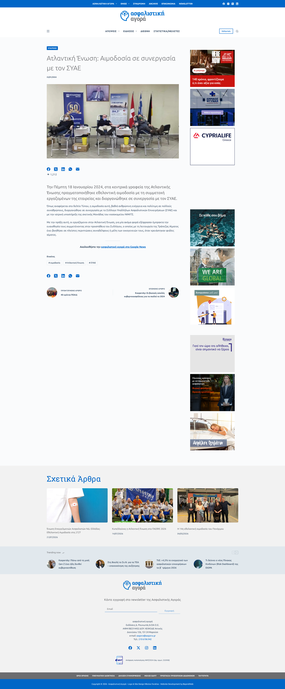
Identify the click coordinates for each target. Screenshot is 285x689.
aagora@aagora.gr (146, 635)
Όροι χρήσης (82, 676)
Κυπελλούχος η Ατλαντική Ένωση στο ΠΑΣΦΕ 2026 (139, 528)
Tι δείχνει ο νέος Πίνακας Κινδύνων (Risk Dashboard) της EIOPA (222, 564)
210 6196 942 (145, 639)
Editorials (226, 31)
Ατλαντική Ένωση (74, 263)
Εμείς (124, 4)
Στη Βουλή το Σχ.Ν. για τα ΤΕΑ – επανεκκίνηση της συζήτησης (124, 564)
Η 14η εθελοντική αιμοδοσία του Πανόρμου (200, 528)
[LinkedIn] (237, 4)
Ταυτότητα (203, 676)
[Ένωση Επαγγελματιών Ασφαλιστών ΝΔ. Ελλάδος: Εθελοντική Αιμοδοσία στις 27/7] (77, 505)
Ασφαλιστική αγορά (103, 4)
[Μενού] (48, 31)
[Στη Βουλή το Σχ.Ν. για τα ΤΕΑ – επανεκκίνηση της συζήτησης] (100, 564)
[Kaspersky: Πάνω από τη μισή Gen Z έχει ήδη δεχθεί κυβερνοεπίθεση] (51, 564)
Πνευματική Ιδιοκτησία (103, 676)
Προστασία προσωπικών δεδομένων (177, 676)
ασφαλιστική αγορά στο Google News (123, 246)
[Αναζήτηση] (237, 31)
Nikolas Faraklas (152, 684)
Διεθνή (145, 31)
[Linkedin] (155, 647)
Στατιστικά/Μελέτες (167, 31)
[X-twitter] (138, 647)
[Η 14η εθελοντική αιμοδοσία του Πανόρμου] (207, 505)
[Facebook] (224, 4)
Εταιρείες (52, 48)
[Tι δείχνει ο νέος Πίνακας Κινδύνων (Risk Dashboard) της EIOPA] (198, 564)
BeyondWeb (188, 684)
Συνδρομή (139, 4)
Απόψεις (111, 31)
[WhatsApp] (72, 169)
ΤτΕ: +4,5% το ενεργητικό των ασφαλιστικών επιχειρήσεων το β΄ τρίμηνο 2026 (172, 564)
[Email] (79, 169)
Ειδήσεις (128, 31)
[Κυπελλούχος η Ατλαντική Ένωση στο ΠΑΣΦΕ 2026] (142, 505)
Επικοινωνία (168, 4)
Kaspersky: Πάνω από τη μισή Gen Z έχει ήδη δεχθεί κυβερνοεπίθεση (74, 564)
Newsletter (186, 4)
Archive (153, 4)
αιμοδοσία (54, 263)
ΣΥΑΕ (92, 263)
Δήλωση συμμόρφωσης (129, 676)
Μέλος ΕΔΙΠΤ (150, 676)
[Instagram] (228, 4)
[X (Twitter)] (233, 4)
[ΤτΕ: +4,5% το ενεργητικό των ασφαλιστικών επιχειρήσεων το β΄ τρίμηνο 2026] (149, 564)
